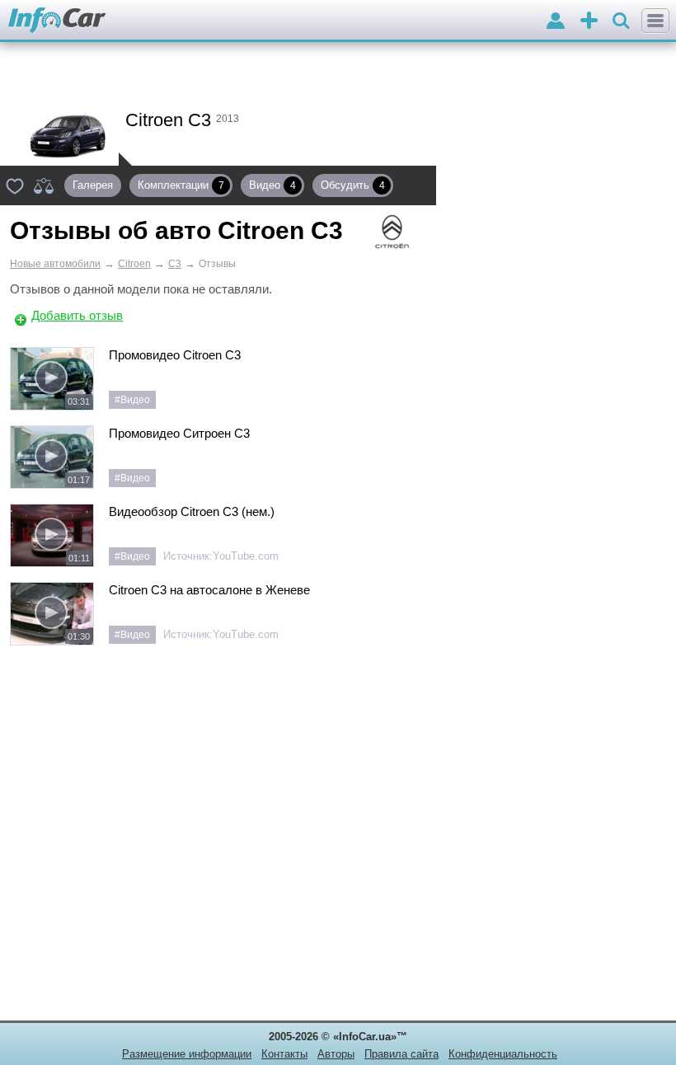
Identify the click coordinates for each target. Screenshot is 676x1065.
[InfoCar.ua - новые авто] (57, 21)
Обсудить (353, 185)
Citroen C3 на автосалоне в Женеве (209, 590)
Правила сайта (401, 1054)
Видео (272, 185)
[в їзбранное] (14, 185)
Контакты (284, 1054)
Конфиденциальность (502, 1054)
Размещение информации (186, 1054)
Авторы (335, 1054)
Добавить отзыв (77, 315)
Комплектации (181, 185)
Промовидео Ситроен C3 (179, 433)
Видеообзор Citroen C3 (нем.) (192, 511)
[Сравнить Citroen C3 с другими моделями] (43, 185)
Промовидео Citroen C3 (175, 355)
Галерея (93, 185)
